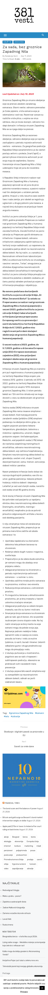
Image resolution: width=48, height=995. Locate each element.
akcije (6, 837)
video (6, 869)
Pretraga (6, 973)
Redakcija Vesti (11, 56)
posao (32, 850)
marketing (28, 846)
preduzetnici (21, 855)
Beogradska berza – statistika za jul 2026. (20, 936)
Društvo (7, 42)
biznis (33, 837)
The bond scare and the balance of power (20, 808)
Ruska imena (8, 925)
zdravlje (16, 716)
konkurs (17, 846)
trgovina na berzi (19, 864)
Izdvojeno (19, 42)
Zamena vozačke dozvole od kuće (17, 913)
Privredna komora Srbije (14, 859)
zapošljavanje (17, 869)
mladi (38, 846)
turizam (32, 864)
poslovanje (8, 855)
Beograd (15, 837)
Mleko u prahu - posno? (12, 896)
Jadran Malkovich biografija (14, 908)
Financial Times (12, 803)
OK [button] (42, 988)
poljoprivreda (21, 850)
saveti (39, 859)
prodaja (30, 859)
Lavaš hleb (7, 919)
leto (7, 716)
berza (25, 837)
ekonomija (19, 841)
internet (7, 846)
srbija (6, 864)
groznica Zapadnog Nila (21, 713)
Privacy (24, 992)
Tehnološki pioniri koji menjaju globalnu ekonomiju (23, 966)
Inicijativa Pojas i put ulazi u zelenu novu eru (21, 960)
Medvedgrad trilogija (11, 890)
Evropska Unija (33, 841)
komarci (40, 713)
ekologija (7, 841)
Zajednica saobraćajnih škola (14, 902)
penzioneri (8, 850)
